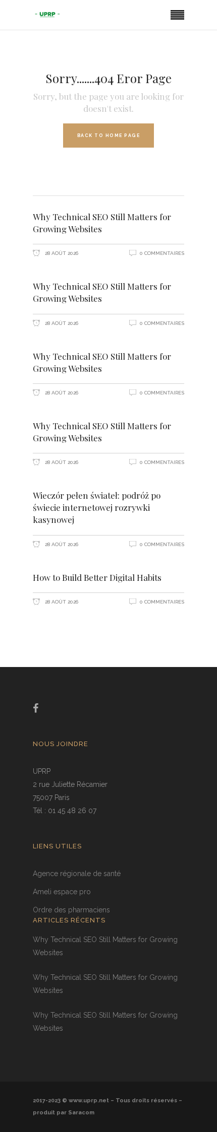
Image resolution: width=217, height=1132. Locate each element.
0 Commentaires (162, 253)
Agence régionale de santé (77, 874)
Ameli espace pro (62, 892)
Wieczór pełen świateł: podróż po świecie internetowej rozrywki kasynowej (96, 507)
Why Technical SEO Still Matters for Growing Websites (102, 222)
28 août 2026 (60, 253)
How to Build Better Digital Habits (97, 577)
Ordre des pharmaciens (71, 910)
